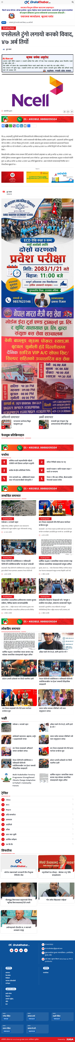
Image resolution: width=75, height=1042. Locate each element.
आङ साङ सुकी (11, 834)
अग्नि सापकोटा (11, 814)
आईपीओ (9, 824)
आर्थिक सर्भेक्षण (11, 839)
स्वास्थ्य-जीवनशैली (11, 980)
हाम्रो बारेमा (9, 993)
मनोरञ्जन (8, 983)
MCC (7, 805)
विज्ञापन (8, 996)
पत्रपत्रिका (45, 972)
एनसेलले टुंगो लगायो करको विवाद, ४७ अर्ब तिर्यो (37, 38)
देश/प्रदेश (8, 975)
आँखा (8, 829)
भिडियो (8, 978)
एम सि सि (9, 844)
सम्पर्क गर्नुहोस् (9, 999)
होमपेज (3, 22)
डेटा (7, 1004)
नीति (7, 1001)
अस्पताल (9, 819)
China (8, 800)
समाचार (8, 972)
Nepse (8, 809)
